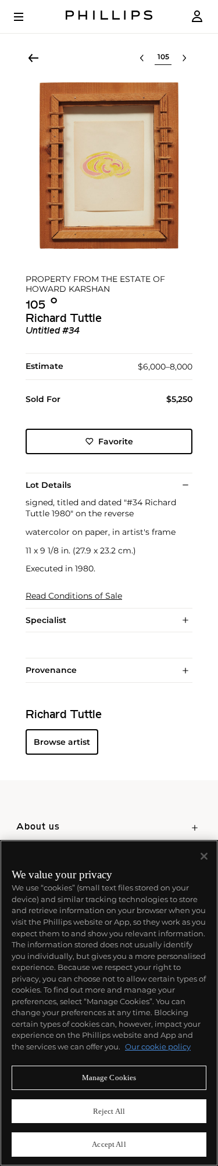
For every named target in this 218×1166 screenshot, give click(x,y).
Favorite (115, 441)
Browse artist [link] (62, 742)
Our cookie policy (158, 1046)
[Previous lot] (142, 58)
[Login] (197, 16)
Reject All (109, 1111)
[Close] (204, 856)
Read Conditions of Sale (74, 596)
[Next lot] (184, 58)
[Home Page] (109, 16)
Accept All (109, 1144)
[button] (109, 165)
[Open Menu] (27, 17)
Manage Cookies (109, 1077)
